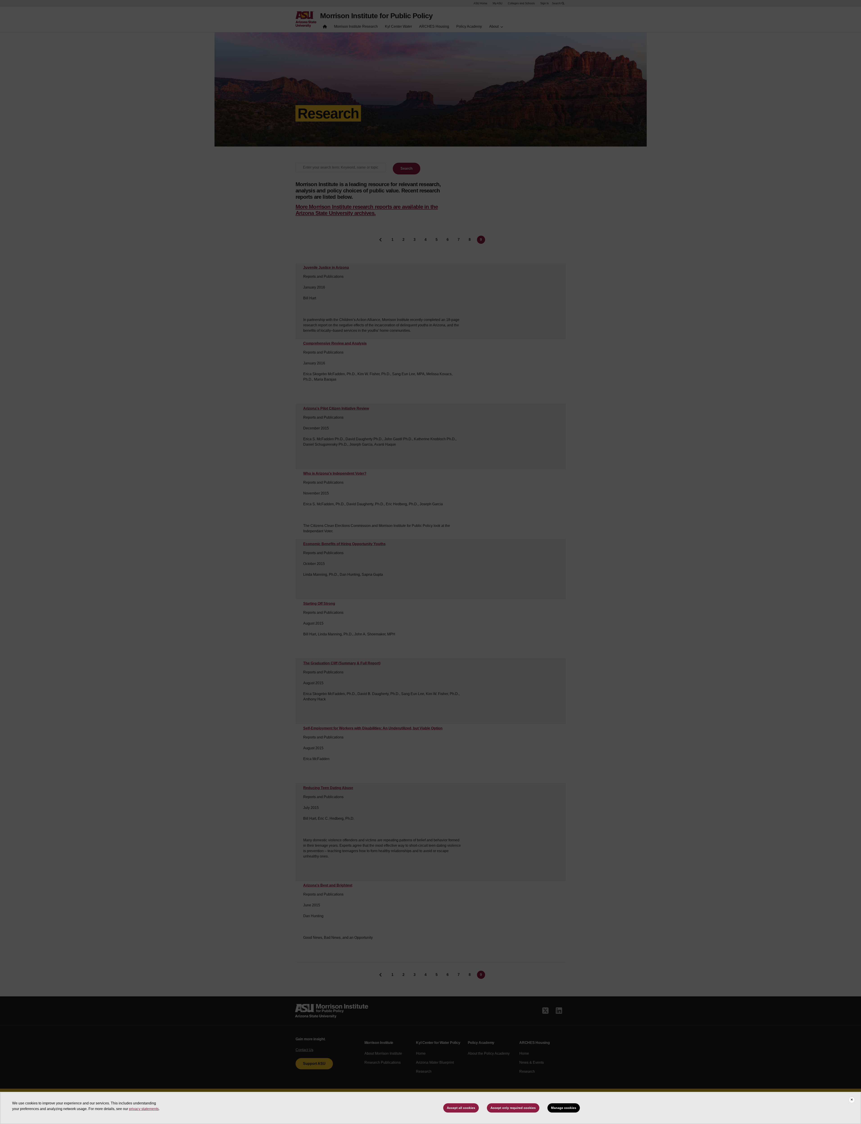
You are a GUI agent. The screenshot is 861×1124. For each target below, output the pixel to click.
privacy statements (144, 1109)
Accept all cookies (461, 1108)
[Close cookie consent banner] (852, 1100)
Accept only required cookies (513, 1108)
